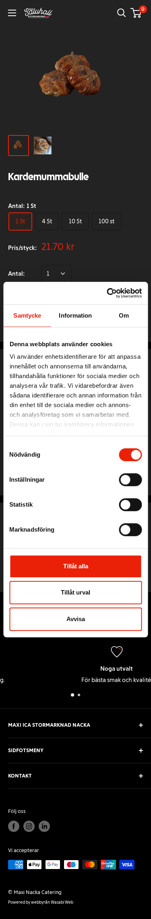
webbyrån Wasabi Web (52, 902)
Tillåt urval (75, 592)
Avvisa (75, 618)
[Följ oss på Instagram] (29, 826)
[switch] (130, 479)
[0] (136, 13)
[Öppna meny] (12, 13)
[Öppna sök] (121, 12)
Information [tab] (75, 315)
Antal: (16, 273)
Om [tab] (124, 315)
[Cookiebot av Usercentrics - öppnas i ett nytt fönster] (107, 293)
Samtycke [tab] (27, 315)
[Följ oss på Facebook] (13, 826)
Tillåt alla (75, 566)
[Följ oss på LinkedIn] (44, 826)
